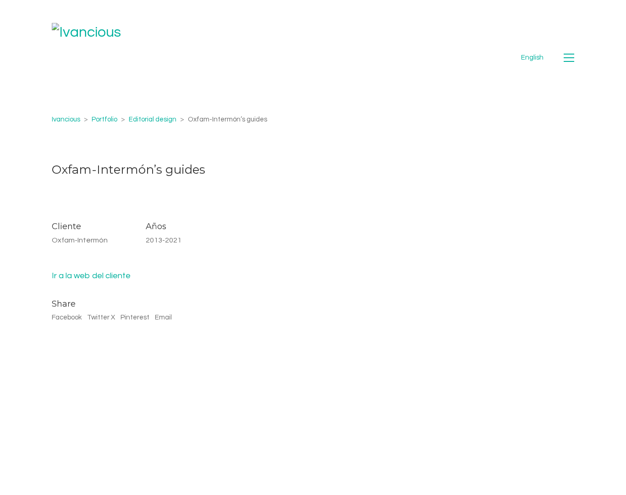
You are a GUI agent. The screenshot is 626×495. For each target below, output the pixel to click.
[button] (569, 57)
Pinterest (135, 317)
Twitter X (101, 317)
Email (163, 317)
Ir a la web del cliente (91, 275)
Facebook (67, 317)
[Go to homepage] (86, 57)
